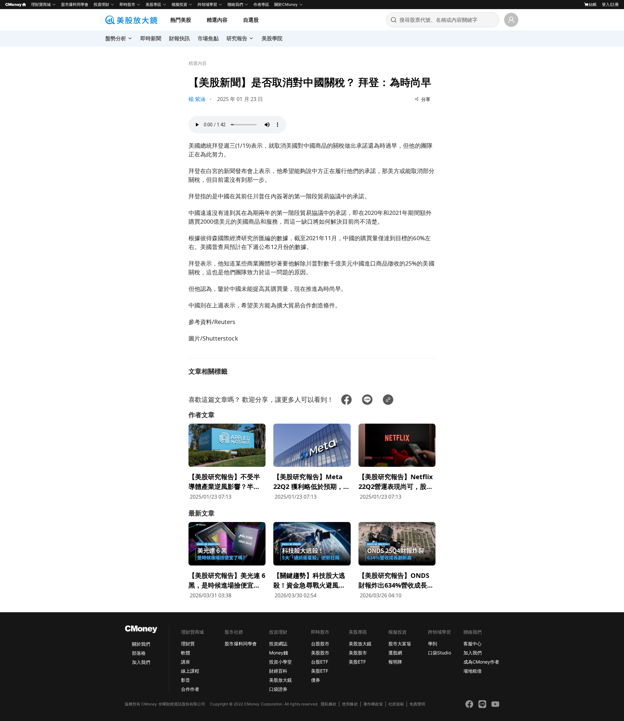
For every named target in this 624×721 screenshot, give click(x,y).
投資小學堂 (280, 662)
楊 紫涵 (196, 99)
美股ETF (319, 671)
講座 (185, 662)
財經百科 (278, 671)
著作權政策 (373, 704)
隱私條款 (328, 704)
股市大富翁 (399, 643)
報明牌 (395, 662)
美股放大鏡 (280, 680)
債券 (315, 680)
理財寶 (188, 643)
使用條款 (350, 704)
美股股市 (320, 652)
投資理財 (101, 4)
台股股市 (320, 643)
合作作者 (190, 689)
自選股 (251, 19)
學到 (432, 643)
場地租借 (472, 671)
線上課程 (190, 671)
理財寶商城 (41, 4)
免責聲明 (417, 704)
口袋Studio (439, 652)
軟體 (185, 652)
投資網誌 (278, 643)
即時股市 (127, 4)
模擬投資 (179, 4)
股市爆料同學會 (74, 4)
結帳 (593, 4)
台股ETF (319, 662)
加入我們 (141, 662)
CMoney (13, 4)
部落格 (139, 653)
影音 (185, 680)
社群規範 (396, 704)
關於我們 (141, 644)
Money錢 (278, 652)
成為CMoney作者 (481, 662)
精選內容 (217, 19)
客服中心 (472, 643)
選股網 (395, 652)
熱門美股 (180, 19)
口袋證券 (278, 689)
